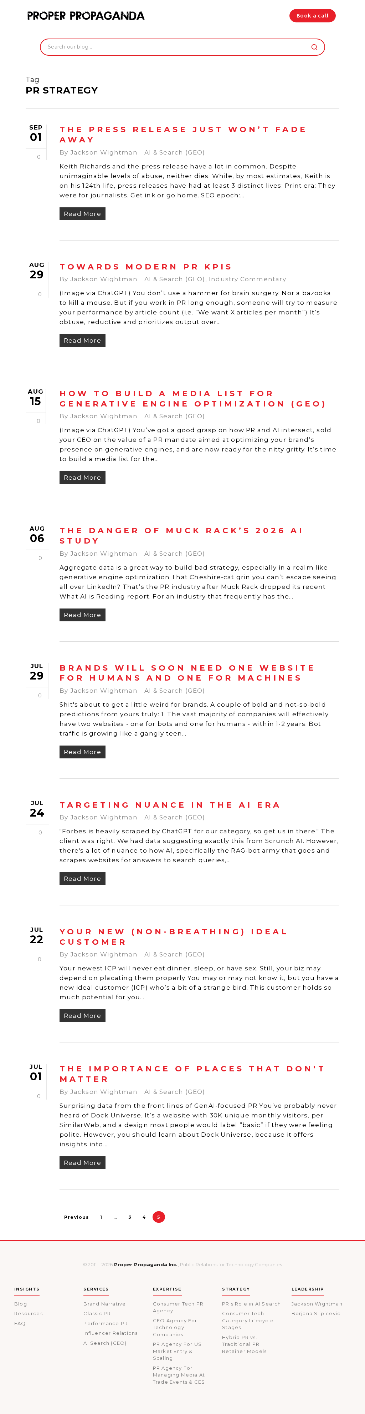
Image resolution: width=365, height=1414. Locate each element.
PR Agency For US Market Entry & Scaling (177, 1351)
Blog (20, 1304)
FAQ (20, 1323)
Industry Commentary (247, 279)
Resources (28, 1313)
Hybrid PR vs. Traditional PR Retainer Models (244, 1344)
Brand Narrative (104, 1304)
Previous (76, 1217)
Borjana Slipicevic (316, 1313)
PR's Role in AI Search (251, 1304)
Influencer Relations (110, 1333)
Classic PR (97, 1313)
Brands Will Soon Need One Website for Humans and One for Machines (188, 673)
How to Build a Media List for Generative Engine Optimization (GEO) (193, 399)
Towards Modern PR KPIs (146, 267)
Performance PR (105, 1323)
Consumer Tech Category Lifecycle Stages (248, 1320)
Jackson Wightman (104, 152)
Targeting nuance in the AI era (171, 805)
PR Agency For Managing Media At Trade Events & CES (179, 1375)
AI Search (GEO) (105, 1343)
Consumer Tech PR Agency (178, 1307)
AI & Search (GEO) (174, 152)
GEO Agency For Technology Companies (175, 1327)
